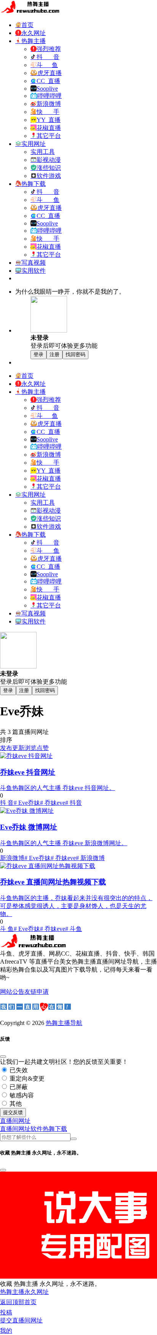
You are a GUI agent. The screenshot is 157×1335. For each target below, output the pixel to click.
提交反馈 (13, 1112)
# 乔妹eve (52, 802)
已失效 (18, 1070)
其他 (15, 1103)
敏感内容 (21, 1095)
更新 (18, 748)
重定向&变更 (26, 1078)
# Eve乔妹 (27, 802)
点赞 (43, 748)
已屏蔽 (18, 1087)
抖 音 (7, 802)
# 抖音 (73, 802)
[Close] (3, 1056)
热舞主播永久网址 (24, 1292)
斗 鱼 (7, 929)
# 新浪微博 (90, 858)
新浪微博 (12, 858)
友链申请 (36, 991)
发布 (6, 748)
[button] (15, 1121)
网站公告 (12, 991)
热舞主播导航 (64, 1023)
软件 (36, 1129)
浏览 (30, 748)
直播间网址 (15, 1129)
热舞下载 (55, 1129)
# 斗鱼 (73, 929)
